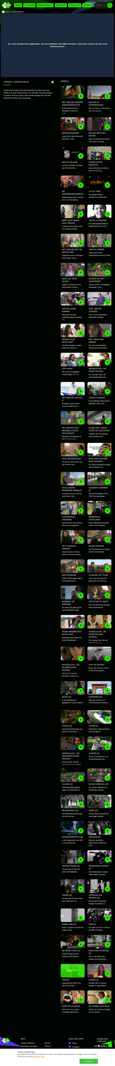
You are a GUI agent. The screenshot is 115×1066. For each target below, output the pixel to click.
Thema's (48, 1046)
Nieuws (47, 1043)
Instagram (76, 1047)
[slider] (57, 67)
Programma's (45, 5)
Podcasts (74, 5)
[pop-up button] (105, 72)
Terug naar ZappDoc (14, 12)
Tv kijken (29, 5)
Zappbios (61, 5)
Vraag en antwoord (27, 1043)
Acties (87, 5)
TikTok (74, 1043)
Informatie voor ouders (29, 1046)
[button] (5, 72)
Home (18, 5)
